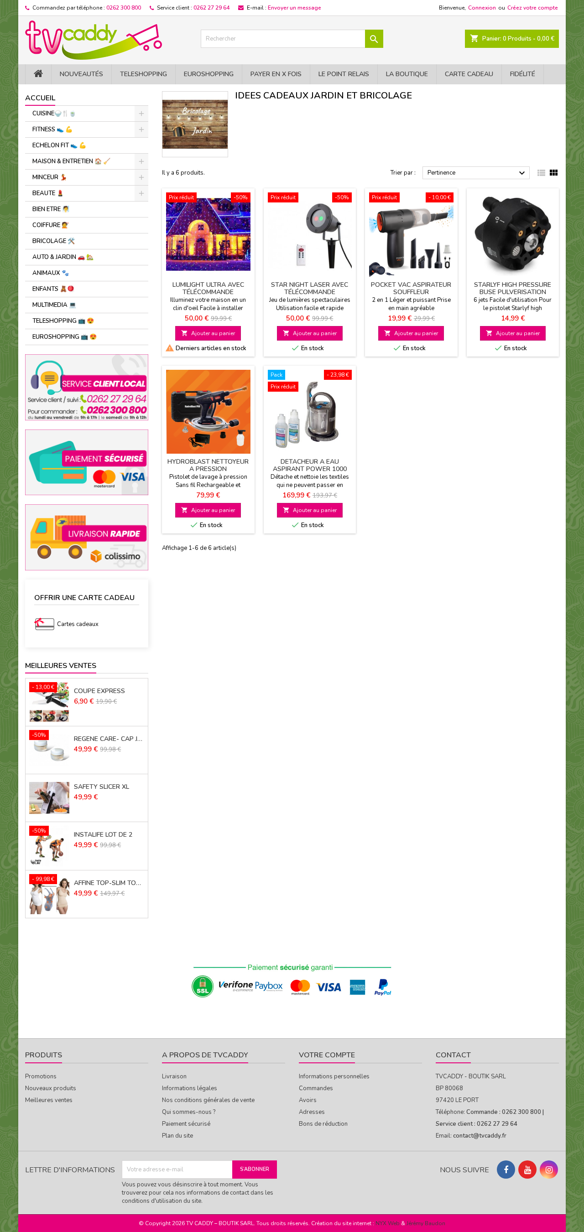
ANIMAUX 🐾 (50, 273)
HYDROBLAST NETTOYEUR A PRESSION (208, 465)
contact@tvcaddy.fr (479, 1136)
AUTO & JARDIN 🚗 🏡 (63, 257)
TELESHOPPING (143, 74)
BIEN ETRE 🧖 (50, 209)
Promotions (41, 1076)
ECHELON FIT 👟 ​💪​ (59, 145)
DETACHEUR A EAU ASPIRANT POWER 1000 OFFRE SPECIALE (310, 469)
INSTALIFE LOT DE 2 (103, 835)
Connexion (482, 7)
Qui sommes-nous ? (188, 1112)
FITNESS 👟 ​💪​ (52, 129)
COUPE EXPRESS (99, 691)
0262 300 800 (123, 7)
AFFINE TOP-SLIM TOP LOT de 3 (109, 883)
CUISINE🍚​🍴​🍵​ (54, 113)
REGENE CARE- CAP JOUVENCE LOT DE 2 (109, 739)
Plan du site (177, 1136)
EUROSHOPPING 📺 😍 (64, 337)
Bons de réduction (323, 1124)
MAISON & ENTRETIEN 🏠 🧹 (71, 161)
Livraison (174, 1076)
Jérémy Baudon (426, 1223)
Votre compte (327, 1055)
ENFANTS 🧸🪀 (53, 289)
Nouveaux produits (50, 1088)
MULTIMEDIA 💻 (54, 305)
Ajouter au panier (208, 333)
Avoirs (308, 1100)
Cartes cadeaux (78, 624)
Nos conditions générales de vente (208, 1100)
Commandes (316, 1088)
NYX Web (387, 1223)
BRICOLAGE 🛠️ (53, 241)
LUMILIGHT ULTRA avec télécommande (208, 288)
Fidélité (522, 74)
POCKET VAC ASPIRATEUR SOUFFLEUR (411, 288)
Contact (453, 1055)
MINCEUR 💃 (49, 177)
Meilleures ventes (49, 1100)
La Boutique (407, 74)
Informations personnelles (334, 1076)
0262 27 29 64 (211, 7)
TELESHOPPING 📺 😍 (63, 321)
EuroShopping (209, 74)
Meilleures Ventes (60, 666)
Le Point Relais (343, 74)
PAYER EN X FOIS (276, 74)
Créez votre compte (532, 7)
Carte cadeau (469, 74)
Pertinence (477, 173)
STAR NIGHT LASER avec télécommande (309, 288)
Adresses (312, 1112)
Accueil (40, 98)
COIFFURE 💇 (50, 225)
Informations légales (189, 1088)
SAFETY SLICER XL (101, 787)
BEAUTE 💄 (48, 193)
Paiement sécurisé (186, 1124)
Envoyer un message (294, 7)
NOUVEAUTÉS (81, 74)
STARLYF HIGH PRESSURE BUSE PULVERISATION (512, 288)
